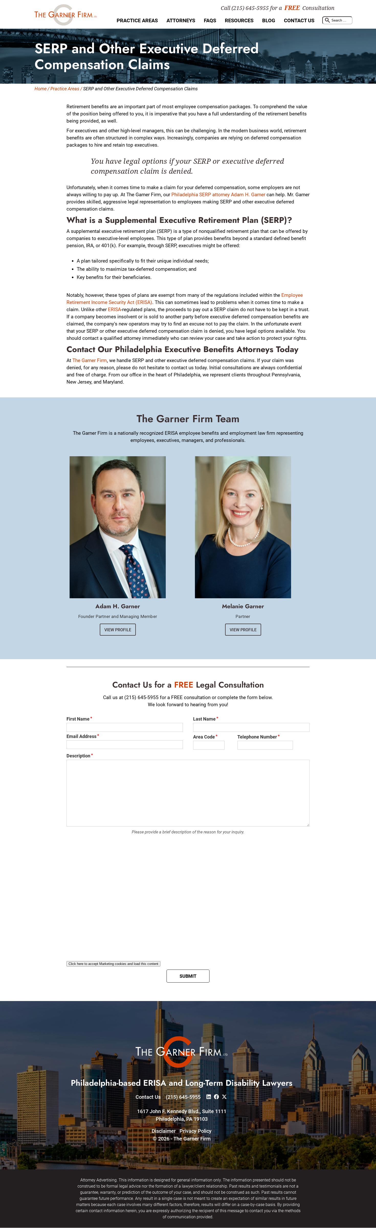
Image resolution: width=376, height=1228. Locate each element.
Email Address (81, 736)
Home (41, 88)
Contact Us (299, 20)
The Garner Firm (89, 360)
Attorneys (181, 20)
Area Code (204, 737)
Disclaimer (164, 1131)
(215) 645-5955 (183, 1097)
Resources (239, 20)
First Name (78, 719)
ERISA (114, 309)
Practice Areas (137, 20)
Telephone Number (257, 737)
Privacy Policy (196, 1131)
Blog (268, 20)
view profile (117, 629)
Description (78, 755)
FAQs (210, 20)
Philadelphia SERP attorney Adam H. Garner (218, 195)
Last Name (204, 719)
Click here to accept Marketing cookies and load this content (113, 964)
